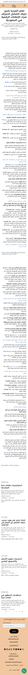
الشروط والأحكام (13, 656)
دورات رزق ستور (15, 366)
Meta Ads (8, 82)
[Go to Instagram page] (7, 649)
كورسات (11, 659)
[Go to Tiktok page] (9, 649)
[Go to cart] (25, 5)
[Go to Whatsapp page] (11, 649)
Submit (14, 631)
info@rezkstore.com (13, 639)
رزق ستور (17, 335)
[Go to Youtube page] (18, 649)
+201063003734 (13, 645)
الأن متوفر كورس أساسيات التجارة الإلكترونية (14, 1)
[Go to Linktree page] (14, 649)
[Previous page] (6, 611)
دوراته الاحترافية (17, 454)
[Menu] (3, 5)
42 (19, 611)
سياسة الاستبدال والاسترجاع (13, 662)
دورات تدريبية (20, 414)
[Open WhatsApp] (24, 670)
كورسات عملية (14, 164)
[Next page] (22, 611)
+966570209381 (13, 642)
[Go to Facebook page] (5, 649)
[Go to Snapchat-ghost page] (21, 649)
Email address (7, 623)
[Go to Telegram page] (16, 649)
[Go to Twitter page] (23, 649)
